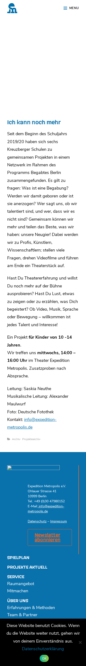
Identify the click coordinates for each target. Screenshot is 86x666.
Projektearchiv (31, 439)
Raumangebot (20, 584)
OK (44, 658)
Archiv (16, 439)
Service (15, 577)
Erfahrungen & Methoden (31, 608)
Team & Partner (22, 615)
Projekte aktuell (27, 567)
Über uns (17, 601)
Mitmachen (17, 591)
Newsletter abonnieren (47, 537)
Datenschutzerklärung (43, 649)
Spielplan (18, 557)
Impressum (58, 521)
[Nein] (80, 642)
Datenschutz (37, 521)
